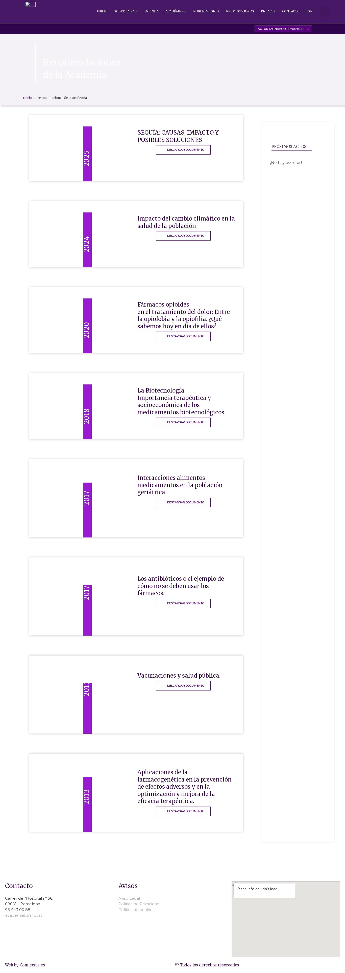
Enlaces (268, 11)
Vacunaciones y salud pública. (178, 675)
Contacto (291, 11)
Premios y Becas (240, 11)
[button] (325, 11)
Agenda (152, 11)
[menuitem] (309, 11)
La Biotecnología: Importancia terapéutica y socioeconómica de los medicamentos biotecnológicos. (181, 401)
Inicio (102, 11)
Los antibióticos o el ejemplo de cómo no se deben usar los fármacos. (180, 586)
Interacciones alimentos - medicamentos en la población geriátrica (180, 485)
